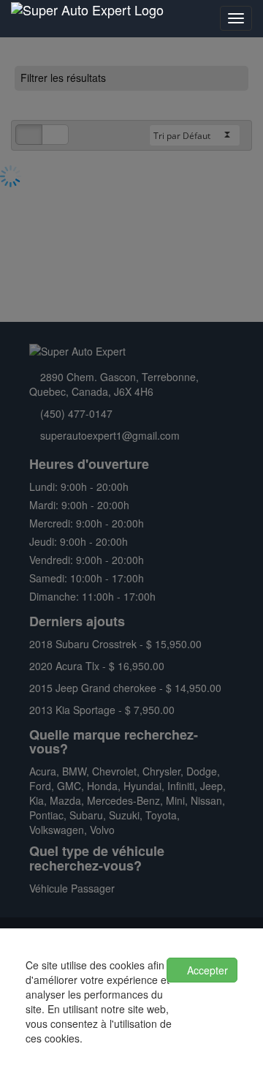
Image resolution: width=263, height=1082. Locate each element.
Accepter (206, 970)
